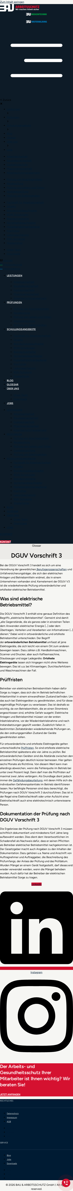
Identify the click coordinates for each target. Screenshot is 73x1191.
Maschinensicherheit (26, 294)
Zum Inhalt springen (12, 2)
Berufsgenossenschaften (51, 569)
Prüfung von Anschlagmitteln (31, 308)
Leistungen (14, 275)
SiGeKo (18, 339)
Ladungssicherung (24, 368)
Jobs (10, 403)
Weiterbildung (11, 268)
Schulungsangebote (21, 329)
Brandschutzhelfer (25, 352)
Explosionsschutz (24, 290)
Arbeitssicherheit (24, 282)
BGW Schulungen (24, 347)
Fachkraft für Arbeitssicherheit (32, 335)
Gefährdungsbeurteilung (27, 780)
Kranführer (20, 364)
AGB (9, 1121)
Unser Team (21, 395)
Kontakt (8, 260)
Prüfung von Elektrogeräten (30, 325)
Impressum (12, 1117)
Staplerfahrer (21, 376)
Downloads (20, 399)
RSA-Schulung (23, 372)
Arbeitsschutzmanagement (30, 298)
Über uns (13, 388)
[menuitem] (13, 109)
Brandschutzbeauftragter (29, 343)
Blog (10, 380)
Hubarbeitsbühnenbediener (30, 360)
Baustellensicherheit (26, 286)
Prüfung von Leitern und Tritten (32, 317)
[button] (36, 61)
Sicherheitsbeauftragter (28, 356)
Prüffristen (27, 747)
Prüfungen (14, 302)
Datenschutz (13, 1113)
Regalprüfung (22, 313)
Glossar (13, 384)
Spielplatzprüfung (24, 321)
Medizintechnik (12, 264)
